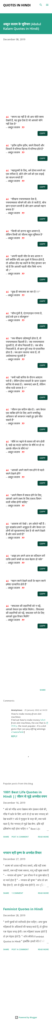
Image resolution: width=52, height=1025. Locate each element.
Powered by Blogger (27, 1017)
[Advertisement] (26, 79)
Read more (43, 836)
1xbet (42, 720)
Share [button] (43, 690)
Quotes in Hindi (17, 5)
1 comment (17, 893)
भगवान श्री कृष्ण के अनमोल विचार (22, 852)
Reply (14, 736)
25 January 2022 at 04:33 (35, 710)
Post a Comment (20, 836)
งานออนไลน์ (17, 732)
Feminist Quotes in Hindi (23, 909)
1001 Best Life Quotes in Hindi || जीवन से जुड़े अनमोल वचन (25, 794)
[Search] (40, 4)
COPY (42, 133)
